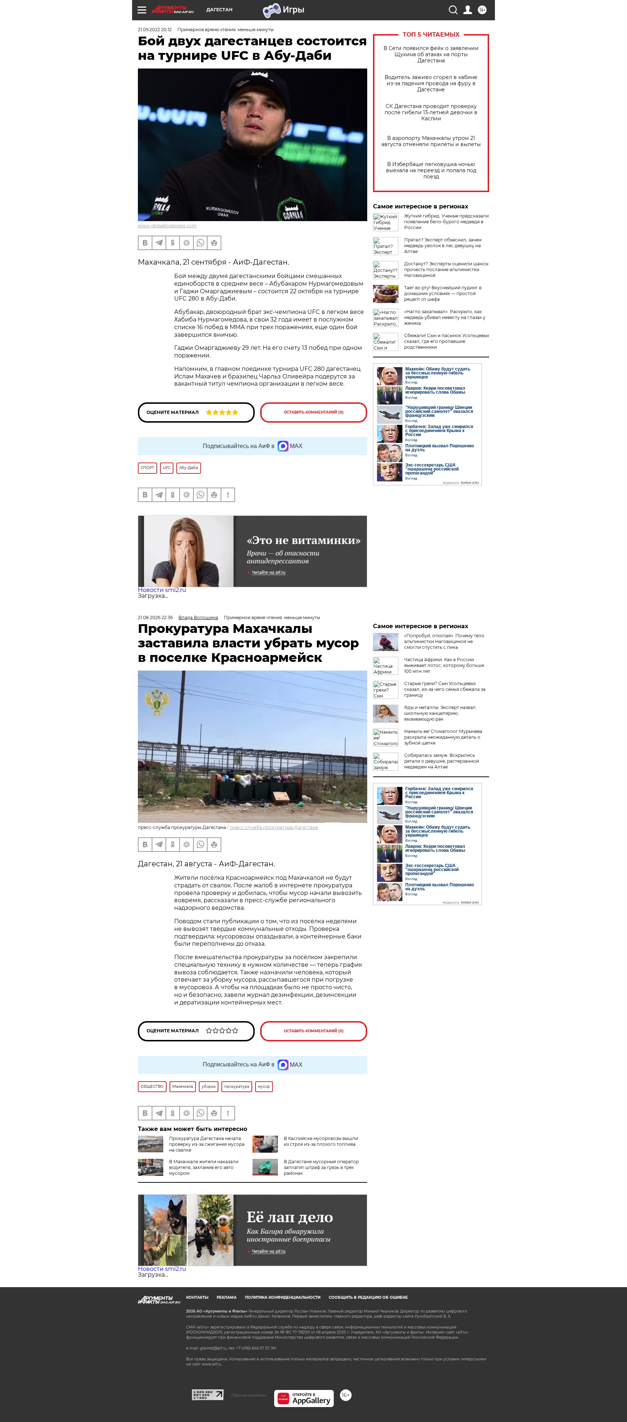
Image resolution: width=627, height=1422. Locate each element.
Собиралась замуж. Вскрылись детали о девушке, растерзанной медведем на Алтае (441, 761)
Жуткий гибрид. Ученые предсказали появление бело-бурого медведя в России (446, 221)
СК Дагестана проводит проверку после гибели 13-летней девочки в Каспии (431, 112)
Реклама (227, 1297)
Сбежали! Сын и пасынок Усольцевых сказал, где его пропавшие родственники (446, 341)
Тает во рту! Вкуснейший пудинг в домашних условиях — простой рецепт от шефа (442, 293)
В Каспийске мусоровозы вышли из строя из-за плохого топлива (321, 1141)
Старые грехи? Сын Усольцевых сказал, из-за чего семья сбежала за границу (444, 689)
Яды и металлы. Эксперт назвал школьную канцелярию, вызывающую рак (440, 713)
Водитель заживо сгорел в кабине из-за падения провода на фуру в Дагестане (431, 83)
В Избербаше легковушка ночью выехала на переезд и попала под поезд (431, 170)
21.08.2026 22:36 (155, 617)
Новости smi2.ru (162, 589)
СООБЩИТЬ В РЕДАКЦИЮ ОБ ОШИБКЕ (368, 1297)
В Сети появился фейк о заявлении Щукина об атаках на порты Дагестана (431, 54)
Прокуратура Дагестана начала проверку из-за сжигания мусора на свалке (207, 1144)
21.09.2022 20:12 (155, 29)
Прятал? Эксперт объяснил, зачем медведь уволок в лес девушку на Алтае (442, 245)
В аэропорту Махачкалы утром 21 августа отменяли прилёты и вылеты (431, 141)
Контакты (197, 1297)
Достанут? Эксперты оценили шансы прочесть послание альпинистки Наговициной (446, 269)
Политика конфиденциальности (282, 1297)
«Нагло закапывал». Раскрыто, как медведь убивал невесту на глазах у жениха (444, 317)
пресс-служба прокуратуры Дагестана (274, 827)
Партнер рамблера (248, 1395)
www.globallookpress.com (167, 225)
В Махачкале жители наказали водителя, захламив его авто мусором (203, 1167)
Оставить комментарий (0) (314, 412)
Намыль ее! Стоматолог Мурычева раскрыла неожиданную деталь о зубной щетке (443, 737)
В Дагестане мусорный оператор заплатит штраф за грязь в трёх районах (321, 1167)
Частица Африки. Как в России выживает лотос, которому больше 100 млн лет (444, 665)
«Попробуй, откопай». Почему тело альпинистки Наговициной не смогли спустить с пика (444, 641)
